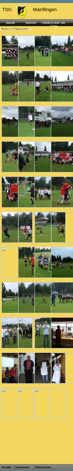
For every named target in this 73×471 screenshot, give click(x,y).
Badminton (31, 22)
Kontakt (6, 467)
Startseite (10, 22)
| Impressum (22, 467)
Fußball (44, 22)
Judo (62, 22)
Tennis (13, 29)
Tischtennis (21, 29)
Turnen (29, 29)
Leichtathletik (5, 29)
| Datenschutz (42, 467)
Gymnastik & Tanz (53, 24)
